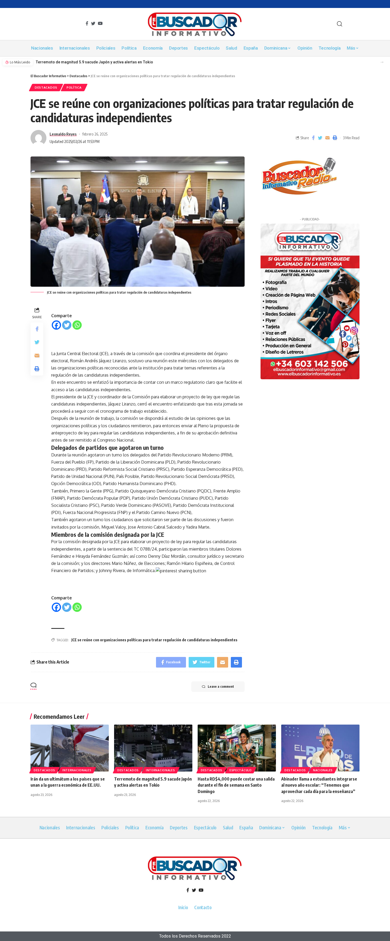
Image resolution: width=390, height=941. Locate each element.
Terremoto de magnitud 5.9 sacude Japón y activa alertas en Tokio (94, 62)
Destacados (46, 87)
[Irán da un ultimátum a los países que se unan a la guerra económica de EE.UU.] (70, 748)
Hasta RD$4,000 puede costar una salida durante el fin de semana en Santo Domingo (236, 785)
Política (74, 87)
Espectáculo (240, 770)
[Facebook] (56, 325)
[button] (381, 62)
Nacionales (323, 770)
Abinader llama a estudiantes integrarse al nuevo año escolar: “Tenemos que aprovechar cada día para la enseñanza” (319, 785)
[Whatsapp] (77, 325)
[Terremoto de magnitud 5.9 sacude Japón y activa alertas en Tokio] (153, 748)
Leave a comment (221, 687)
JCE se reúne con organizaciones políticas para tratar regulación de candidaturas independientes (154, 640)
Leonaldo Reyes (63, 134)
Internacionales (77, 770)
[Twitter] (66, 325)
